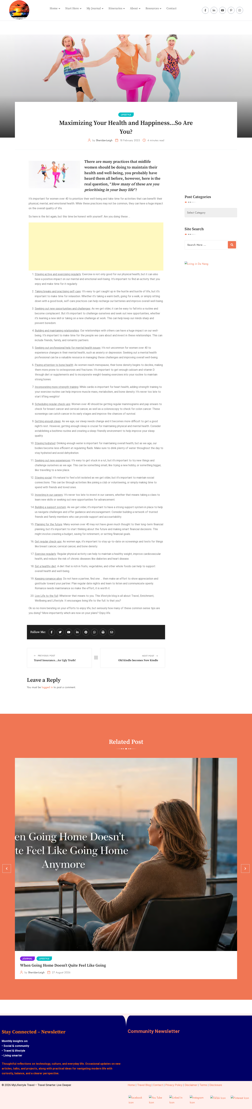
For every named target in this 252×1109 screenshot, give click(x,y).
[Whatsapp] (94, 632)
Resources (152, 8)
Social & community (16, 1046)
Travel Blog (144, 1085)
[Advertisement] (96, 246)
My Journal (94, 8)
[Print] (103, 632)
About (134, 8)
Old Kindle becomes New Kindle (138, 660)
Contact (171, 8)
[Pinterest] (85, 632)
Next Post (148, 655)
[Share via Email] (111, 632)
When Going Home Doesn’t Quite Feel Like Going (63, 965)
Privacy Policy (173, 1085)
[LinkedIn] (77, 632)
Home (54, 8)
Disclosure (215, 1085)
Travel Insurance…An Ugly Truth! (55, 660)
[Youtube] (68, 632)
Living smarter (12, 1055)
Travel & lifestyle (14, 1050)
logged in (47, 687)
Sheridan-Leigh (104, 140)
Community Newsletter (154, 1031)
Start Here (72, 8)
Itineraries (115, 8)
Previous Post (46, 655)
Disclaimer (191, 1085)
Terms (203, 1085)
